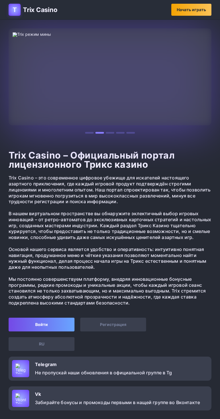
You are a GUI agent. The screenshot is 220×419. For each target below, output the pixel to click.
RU (41, 343)
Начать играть (191, 9)
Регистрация (113, 324)
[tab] (89, 133)
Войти (41, 324)
